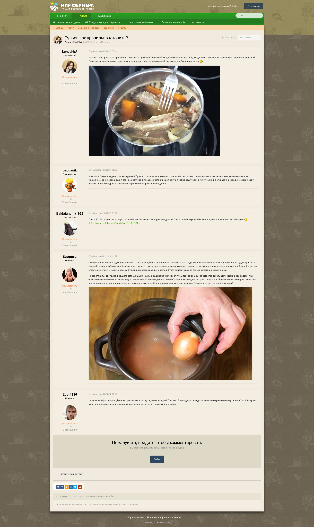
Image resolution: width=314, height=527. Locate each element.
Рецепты (105, 41)
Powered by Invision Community (157, 522)
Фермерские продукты (68, 22)
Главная (62, 15)
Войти (157, 459)
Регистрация (254, 6)
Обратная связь (135, 517)
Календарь (104, 15)
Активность (198, 22)
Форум (82, 15)
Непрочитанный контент (142, 22)
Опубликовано (102, 51)
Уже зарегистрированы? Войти (223, 6)
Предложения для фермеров (104, 22)
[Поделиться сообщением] (258, 51)
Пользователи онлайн (173, 22)
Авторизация (229, 37)
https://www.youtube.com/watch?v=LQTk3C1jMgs (114, 223)
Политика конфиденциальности (164, 517)
